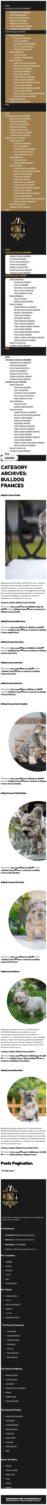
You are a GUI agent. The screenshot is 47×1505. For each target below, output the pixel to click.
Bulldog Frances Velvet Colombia (14, 704)
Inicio (7, 5)
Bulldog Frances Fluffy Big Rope (13, 793)
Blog (7, 104)
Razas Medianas (30, 1058)
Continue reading (18, 602)
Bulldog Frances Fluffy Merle (12, 882)
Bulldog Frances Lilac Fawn (12, 663)
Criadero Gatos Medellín (20, 28)
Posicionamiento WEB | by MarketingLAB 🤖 (23, 1498)
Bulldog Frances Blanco (10, 971)
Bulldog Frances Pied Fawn (11, 683)
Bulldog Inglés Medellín (23, 57)
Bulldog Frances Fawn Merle (12, 642)
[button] (23, 108)
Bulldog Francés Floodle (10, 495)
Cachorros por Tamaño (15, 31)
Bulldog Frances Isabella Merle (13, 621)
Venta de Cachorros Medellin (17, 8)
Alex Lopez (15, 607)
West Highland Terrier (23, 49)
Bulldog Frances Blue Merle (12, 1070)
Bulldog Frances (20, 609)
